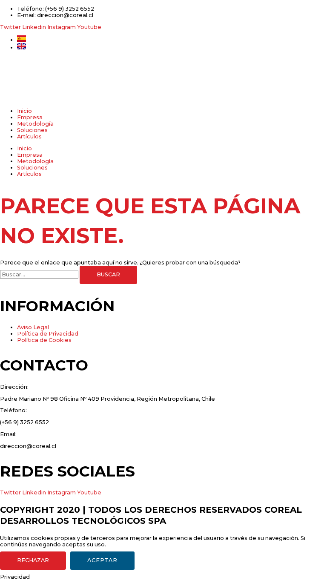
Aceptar (102, 560)
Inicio (24, 111)
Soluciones (32, 130)
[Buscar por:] (40, 274)
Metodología (35, 124)
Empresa (30, 117)
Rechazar (33, 560)
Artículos (29, 136)
